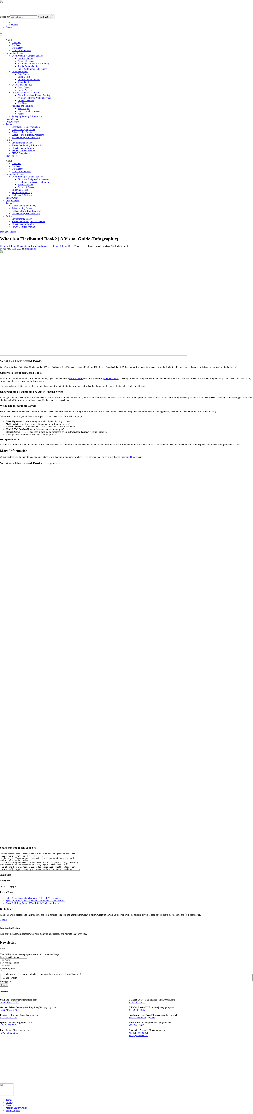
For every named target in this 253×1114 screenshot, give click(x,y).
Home (3, 246)
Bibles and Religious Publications (33, 179)
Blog (8, 22)
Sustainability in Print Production (27, 211)
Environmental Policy (22, 142)
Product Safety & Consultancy (26, 137)
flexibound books (129, 457)
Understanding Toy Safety (24, 129)
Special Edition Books (28, 66)
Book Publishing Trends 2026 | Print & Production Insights (33, 903)
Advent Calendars (26, 100)
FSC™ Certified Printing (23, 150)
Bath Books (23, 74)
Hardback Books (25, 58)
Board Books (24, 77)
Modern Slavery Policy (16, 1107)
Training (10, 124)
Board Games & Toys (22, 84)
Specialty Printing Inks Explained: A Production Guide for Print (35, 900)
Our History (17, 48)
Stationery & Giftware (22, 195)
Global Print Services (21, 50)
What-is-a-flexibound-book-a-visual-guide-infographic (46, 246)
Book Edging (24, 108)
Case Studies (12, 24)
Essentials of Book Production (26, 127)
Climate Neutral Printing (23, 148)
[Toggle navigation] (1, 33)
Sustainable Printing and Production (28, 221)
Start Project (11, 156)
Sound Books (24, 82)
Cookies (9, 1105)
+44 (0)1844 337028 (9, 1010)
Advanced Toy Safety (22, 132)
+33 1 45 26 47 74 (8, 1017)
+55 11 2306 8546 (137, 1017)
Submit (4, 985)
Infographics (15, 246)
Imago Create (12, 119)
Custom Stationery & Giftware (26, 92)
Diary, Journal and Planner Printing (34, 95)
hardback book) (76, 378)
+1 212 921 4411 (137, 1002)
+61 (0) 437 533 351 (138, 1033)
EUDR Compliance (21, 153)
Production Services (15, 174)
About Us (16, 42)
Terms (9, 1099)
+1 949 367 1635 (137, 1010)
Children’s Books (20, 71)
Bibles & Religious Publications (32, 69)
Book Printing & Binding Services (27, 55)
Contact (9, 27)
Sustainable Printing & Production (27, 145)
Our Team (16, 45)
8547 (152, 1017)
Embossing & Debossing (29, 111)
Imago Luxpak (12, 121)
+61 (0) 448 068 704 (138, 1035)
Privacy (9, 1102)
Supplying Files (13, 1110)
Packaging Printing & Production (27, 116)
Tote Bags (22, 103)
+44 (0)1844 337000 (9, 1002)
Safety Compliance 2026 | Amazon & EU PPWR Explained (33, 898)
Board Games (24, 87)
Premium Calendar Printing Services (34, 98)
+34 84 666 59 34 (9, 1025)
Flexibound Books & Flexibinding (33, 63)
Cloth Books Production (29, 79)
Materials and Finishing (22, 106)
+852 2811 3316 (136, 1025)
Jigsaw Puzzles (24, 90)
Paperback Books (26, 61)
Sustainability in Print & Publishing (28, 135)
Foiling (21, 113)
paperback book (110, 378)
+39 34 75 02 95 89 (9, 1033)
